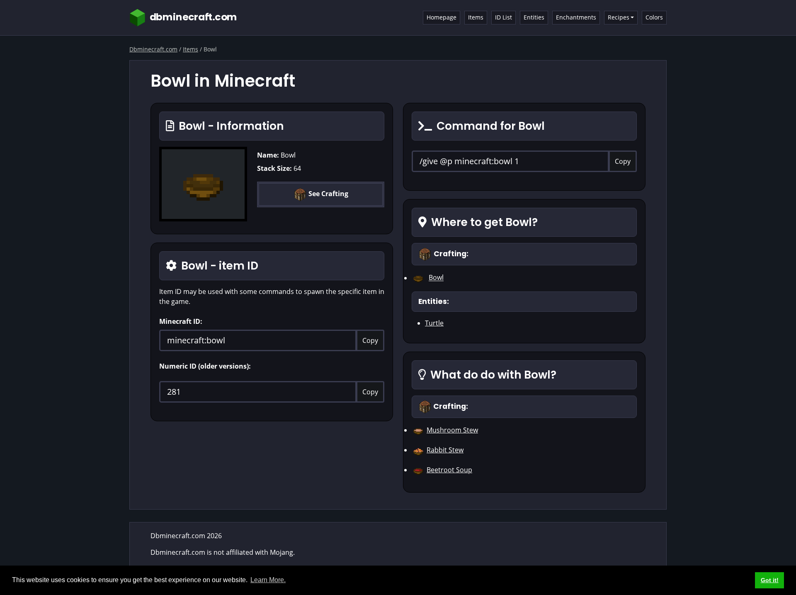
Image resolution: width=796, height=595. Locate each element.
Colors (654, 17)
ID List (503, 17)
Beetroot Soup (449, 469)
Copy (370, 340)
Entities (534, 17)
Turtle (434, 323)
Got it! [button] (770, 580)
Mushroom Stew (452, 430)
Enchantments (576, 17)
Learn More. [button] (268, 579)
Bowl (436, 277)
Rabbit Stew (445, 449)
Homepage (441, 17)
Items (475, 17)
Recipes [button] (618, 17)
